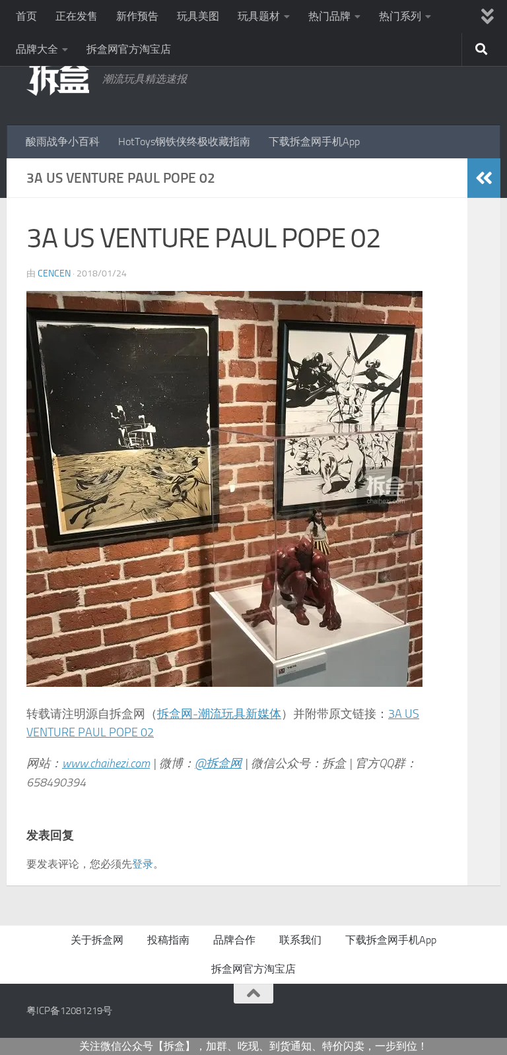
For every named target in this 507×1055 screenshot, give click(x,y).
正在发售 (76, 16)
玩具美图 (198, 16)
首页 (26, 16)
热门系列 (400, 16)
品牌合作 (234, 940)
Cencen (54, 273)
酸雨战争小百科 (63, 141)
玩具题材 (259, 16)
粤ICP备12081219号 (69, 1011)
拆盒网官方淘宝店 (128, 49)
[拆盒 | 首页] (57, 77)
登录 (142, 864)
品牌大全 (37, 49)
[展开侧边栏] (483, 178)
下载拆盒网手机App (314, 141)
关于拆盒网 (97, 940)
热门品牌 (329, 16)
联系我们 (300, 940)
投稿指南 (168, 940)
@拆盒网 (218, 763)
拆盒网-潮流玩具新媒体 (219, 714)
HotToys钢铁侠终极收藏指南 (184, 141)
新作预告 (137, 16)
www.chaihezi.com (106, 763)
